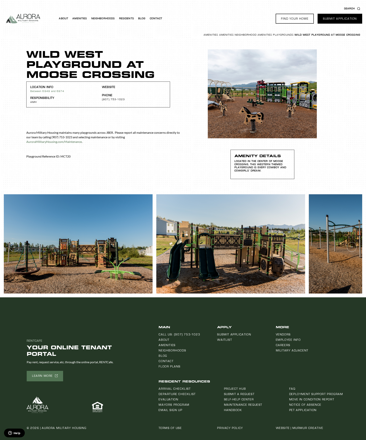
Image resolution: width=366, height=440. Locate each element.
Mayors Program (174, 404)
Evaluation (168, 399)
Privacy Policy (230, 428)
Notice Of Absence (305, 404)
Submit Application (234, 334)
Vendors (283, 334)
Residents (126, 18)
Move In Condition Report (311, 399)
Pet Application (303, 410)
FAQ (292, 388)
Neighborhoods (103, 18)
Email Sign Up (170, 410)
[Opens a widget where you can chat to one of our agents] (14, 433)
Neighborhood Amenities (253, 35)
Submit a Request (239, 394)
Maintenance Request (243, 404)
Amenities (79, 18)
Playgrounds (283, 35)
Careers (283, 345)
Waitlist (224, 339)
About (63, 18)
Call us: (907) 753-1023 (179, 334)
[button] (295, 19)
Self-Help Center (239, 399)
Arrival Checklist (175, 388)
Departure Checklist (177, 394)
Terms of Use (170, 428)
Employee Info (288, 339)
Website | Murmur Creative (299, 428)
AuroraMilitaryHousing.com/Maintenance (54, 141)
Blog (142, 18)
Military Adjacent (292, 350)
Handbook (233, 410)
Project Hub (235, 388)
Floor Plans (170, 366)
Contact (156, 18)
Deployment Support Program (316, 394)
